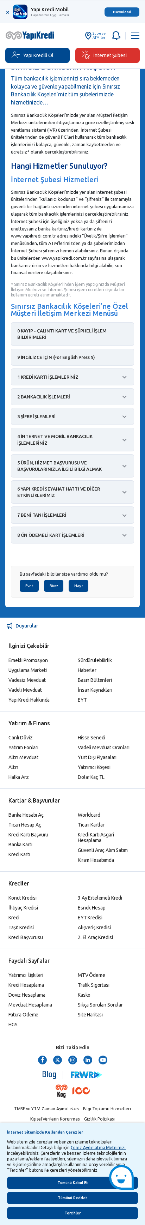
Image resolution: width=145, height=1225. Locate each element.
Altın (13, 767)
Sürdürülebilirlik (95, 660)
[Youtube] (103, 1060)
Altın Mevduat (23, 757)
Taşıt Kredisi (21, 927)
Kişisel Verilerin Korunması (55, 1119)
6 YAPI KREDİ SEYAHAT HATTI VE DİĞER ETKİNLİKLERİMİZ (58, 492)
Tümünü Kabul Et (72, 1183)
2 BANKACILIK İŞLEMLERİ (43, 396)
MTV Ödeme (91, 975)
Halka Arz (18, 777)
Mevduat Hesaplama (30, 1005)
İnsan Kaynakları (95, 690)
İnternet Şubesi (110, 55)
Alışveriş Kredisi (94, 927)
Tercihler (72, 1213)
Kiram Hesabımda (96, 860)
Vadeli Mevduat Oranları (104, 747)
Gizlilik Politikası (99, 1119)
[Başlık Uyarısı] (115, 35)
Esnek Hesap (91, 908)
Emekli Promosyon (28, 660)
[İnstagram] (72, 1060)
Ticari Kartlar (91, 825)
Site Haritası (90, 1014)
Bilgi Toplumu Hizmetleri (107, 1108)
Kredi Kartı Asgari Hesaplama (96, 837)
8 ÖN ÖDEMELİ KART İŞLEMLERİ (50, 535)
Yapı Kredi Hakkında (29, 700)
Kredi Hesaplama (26, 985)
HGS (13, 1024)
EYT (82, 700)
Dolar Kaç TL (91, 777)
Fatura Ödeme (23, 1014)
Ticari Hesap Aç (24, 825)
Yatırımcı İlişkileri (25, 975)
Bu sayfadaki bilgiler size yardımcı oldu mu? (64, 574)
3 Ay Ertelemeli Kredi (100, 898)
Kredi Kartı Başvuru (28, 834)
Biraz (54, 586)
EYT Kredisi (90, 917)
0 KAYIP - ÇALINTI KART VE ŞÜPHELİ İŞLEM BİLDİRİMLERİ (62, 334)
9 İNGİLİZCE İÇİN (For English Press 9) (56, 357)
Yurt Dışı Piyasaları (97, 757)
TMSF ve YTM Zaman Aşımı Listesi (46, 1108)
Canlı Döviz (20, 737)
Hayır (78, 586)
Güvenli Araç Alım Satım (103, 850)
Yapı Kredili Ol (38, 55)
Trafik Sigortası (93, 985)
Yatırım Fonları (23, 747)
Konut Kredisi (22, 898)
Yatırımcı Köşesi (94, 767)
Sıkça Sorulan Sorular (100, 1005)
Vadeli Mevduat (25, 690)
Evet (29, 586)
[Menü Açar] (135, 36)
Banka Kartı (20, 844)
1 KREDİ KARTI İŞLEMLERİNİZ (47, 376)
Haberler (87, 670)
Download (122, 12)
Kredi (13, 917)
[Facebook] (42, 1060)
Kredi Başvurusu (25, 937)
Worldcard (89, 815)
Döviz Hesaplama (26, 995)
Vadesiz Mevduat (27, 680)
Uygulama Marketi (27, 670)
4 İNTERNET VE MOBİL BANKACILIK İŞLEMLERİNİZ (55, 439)
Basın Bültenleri (95, 680)
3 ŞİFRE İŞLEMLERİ (36, 416)
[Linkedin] (87, 1060)
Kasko (84, 995)
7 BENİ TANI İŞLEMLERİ (41, 514)
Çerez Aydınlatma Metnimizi (98, 1147)
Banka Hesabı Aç (26, 815)
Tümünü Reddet (72, 1198)
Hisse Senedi (91, 737)
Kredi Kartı (19, 854)
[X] (57, 1060)
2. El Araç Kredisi (95, 937)
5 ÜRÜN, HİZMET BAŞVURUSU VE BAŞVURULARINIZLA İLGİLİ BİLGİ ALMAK (59, 466)
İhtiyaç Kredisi (23, 908)
